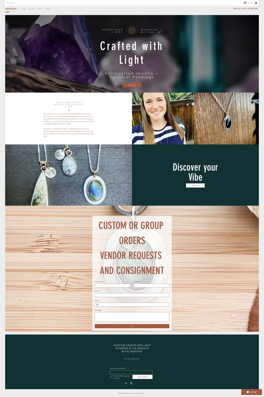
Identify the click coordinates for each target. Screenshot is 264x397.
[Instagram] (131, 383)
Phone (97, 301)
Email (97, 291)
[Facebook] (126, 383)
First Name (99, 282)
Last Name (137, 282)
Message (98, 310)
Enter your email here (118, 368)
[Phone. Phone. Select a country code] (98, 304)
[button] (256, 2)
